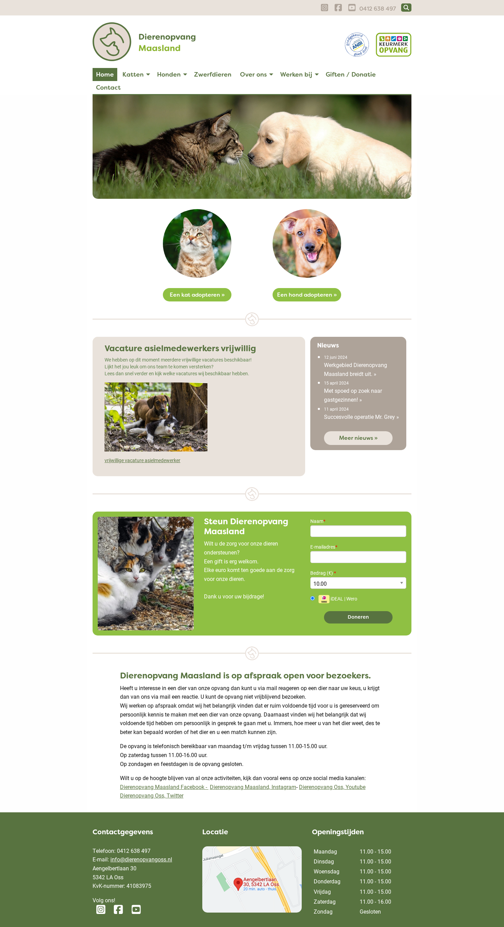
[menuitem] (105, 74)
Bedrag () (323, 573)
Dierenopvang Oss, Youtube (332, 786)
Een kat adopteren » (197, 294)
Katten (133, 74)
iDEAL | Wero (343, 598)
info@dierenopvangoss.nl (141, 859)
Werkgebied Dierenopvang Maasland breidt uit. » (355, 365)
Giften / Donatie (351, 74)
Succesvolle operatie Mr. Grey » (361, 413)
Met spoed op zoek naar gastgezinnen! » (353, 391)
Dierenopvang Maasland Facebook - (164, 786)
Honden (169, 74)
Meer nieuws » (358, 438)
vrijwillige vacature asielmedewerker (142, 460)
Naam (317, 521)
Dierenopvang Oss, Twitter (151, 795)
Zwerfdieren (212, 74)
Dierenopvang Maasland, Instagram (253, 786)
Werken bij (296, 74)
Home (105, 74)
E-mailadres (323, 546)
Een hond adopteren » (307, 294)
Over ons (253, 74)
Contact (108, 87)
